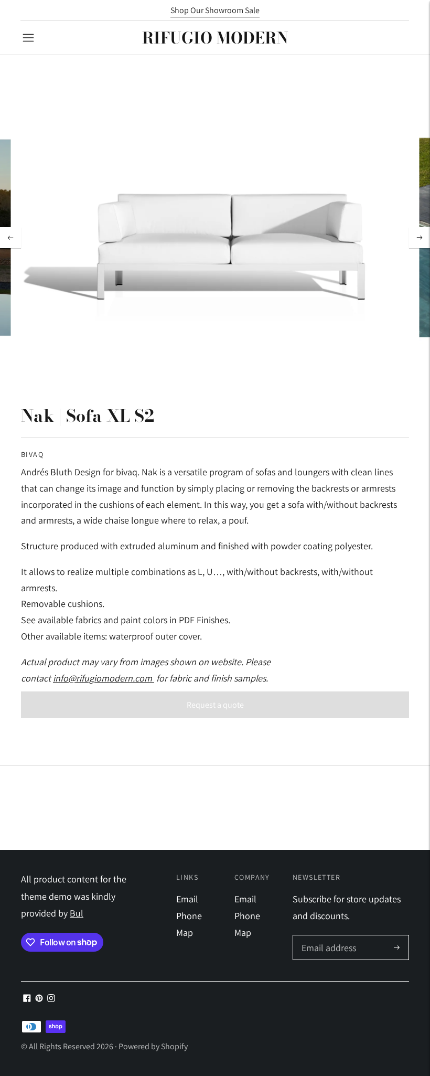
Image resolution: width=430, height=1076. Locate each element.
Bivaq (32, 454)
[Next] (419, 237)
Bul (76, 913)
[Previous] (10, 237)
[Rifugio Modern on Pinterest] (39, 999)
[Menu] (28, 37)
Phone (189, 916)
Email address (327, 936)
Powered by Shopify (153, 1046)
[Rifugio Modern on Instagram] (51, 999)
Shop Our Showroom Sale (215, 10)
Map (184, 932)
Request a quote (215, 704)
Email (187, 899)
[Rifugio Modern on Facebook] (27, 999)
